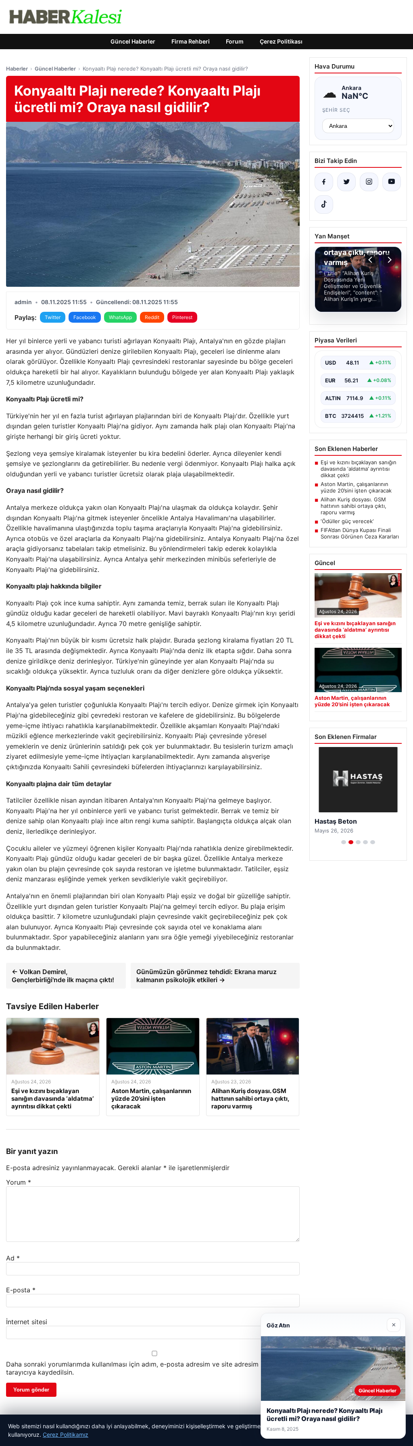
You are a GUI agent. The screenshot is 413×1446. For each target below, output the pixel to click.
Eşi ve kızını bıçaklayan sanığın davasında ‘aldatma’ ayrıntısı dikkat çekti (358, 468)
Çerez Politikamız (65, 1434)
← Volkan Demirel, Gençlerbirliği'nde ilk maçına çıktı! (63, 976)
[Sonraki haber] (388, 260)
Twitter (52, 317)
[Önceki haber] (371, 260)
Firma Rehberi (190, 41)
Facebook (84, 317)
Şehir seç (336, 110)
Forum (235, 41)
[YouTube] (391, 182)
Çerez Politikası (281, 41)
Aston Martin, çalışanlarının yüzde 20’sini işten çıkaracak (356, 487)
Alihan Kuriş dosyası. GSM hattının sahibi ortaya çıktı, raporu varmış (353, 505)
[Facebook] (324, 182)
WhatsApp (120, 317)
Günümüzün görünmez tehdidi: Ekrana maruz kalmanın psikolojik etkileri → (206, 976)
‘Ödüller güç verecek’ (347, 521)
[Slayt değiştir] (343, 842)
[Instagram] (369, 182)
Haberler (17, 68)
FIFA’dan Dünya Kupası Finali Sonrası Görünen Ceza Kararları (360, 533)
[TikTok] (324, 204)
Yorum (18, 1182)
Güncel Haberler (133, 41)
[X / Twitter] (346, 182)
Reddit (152, 317)
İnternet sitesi (26, 1322)
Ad (13, 1258)
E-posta (20, 1290)
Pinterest (182, 317)
